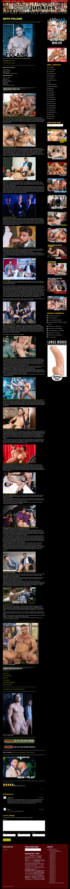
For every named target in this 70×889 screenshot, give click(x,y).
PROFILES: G (53, 859)
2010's (17, 21)
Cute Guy (36, 863)
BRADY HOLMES (52, 103)
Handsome (13, 786)
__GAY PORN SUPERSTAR (11, 21)
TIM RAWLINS (54, 317)
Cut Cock (31, 862)
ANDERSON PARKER (52, 86)
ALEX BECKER (51, 110)
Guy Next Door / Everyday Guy (35, 868)
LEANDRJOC (51, 88)
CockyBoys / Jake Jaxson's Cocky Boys (28, 21)
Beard (26, 857)
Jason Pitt (58, 332)
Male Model (33, 871)
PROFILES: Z (53, 881)
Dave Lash (58, 315)
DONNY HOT (51, 114)
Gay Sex (38, 866)
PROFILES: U (53, 875)
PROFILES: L (53, 865)
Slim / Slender (32, 876)
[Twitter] (4, 849)
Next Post (41, 789)
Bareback (39, 856)
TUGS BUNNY (51, 101)
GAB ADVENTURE (52, 73)
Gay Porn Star (32, 866)
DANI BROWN (51, 95)
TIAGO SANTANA (52, 107)
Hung (36, 870)
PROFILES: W (53, 878)
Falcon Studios (38, 21)
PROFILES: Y (53, 880)
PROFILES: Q (53, 871)
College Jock (39, 860)
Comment (5, 819)
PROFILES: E (53, 857)
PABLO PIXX (51, 118)
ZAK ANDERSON (52, 105)
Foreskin (39, 864)
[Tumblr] (6, 849)
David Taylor (58, 326)
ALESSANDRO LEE (52, 112)
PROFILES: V (53, 877)
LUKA (49, 82)
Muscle (32, 873)
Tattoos (34, 878)
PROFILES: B (53, 853)
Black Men (40, 859)
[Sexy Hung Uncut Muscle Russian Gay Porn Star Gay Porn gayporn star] (19, 741)
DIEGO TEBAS (51, 116)
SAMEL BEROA (51, 75)
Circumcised (31, 860)
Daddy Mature (34, 864)
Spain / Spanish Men (29, 22)
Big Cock (36, 857)
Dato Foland (9, 786)
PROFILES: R (53, 872)
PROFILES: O (53, 868)
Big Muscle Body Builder (33, 859)
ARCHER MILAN (51, 99)
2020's (20, 21)
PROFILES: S (53, 873)
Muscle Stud (19, 786)
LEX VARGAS (51, 71)
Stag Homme (35, 22)
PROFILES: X (53, 879)
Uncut (33, 879)
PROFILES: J (53, 863)
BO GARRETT (51, 67)
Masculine (27, 873)
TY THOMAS (61, 330)
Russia (25, 22)
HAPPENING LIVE (52, 849)
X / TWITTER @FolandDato (9, 63)
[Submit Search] (52, 1)
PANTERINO (51, 90)
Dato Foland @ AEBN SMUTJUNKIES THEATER (23, 752)
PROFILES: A (53, 852)
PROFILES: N (53, 867)
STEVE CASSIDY (52, 69)
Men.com (13, 22)
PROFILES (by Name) (53, 850)
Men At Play (10, 22)
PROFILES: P (53, 870)
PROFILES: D (53, 856)
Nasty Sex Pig (27, 874)
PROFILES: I (52, 861)
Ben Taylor (53, 337)
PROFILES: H (53, 860)
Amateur (27, 856)
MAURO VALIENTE (52, 80)
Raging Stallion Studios (19, 22)
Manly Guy (40, 872)
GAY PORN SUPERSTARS (55, 851)
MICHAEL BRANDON (56, 320)
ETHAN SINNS (51, 97)
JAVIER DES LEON (52, 84)
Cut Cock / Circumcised (32, 862)
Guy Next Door (31, 867)
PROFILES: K (53, 864)
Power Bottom (33, 874)
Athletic (32, 856)
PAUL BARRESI (59, 328)
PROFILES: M (53, 866)
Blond (27, 860)
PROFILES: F (53, 858)
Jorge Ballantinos (58, 334)
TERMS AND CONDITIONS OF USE (56, 882)
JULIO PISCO (51, 93)
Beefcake (5, 786)
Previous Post (7, 789)
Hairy (36, 869)
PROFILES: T (53, 874)
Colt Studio (27, 862)
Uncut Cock (23, 786)
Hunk (16, 786)
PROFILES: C (53, 854)
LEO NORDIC (51, 78)
